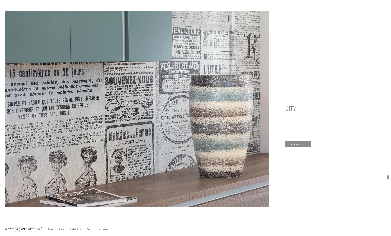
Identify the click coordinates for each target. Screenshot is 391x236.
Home (50, 229)
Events (90, 229)
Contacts (103, 229)
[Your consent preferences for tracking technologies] (388, 177)
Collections (75, 229)
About (61, 229)
